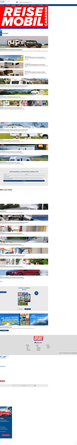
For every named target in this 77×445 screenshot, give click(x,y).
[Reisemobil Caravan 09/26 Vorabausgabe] (24, 325)
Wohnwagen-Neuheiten (3, 48)
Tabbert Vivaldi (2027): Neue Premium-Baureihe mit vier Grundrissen (10, 162)
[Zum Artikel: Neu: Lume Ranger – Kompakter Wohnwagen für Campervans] (11, 65)
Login (1, 376)
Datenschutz (28, 349)
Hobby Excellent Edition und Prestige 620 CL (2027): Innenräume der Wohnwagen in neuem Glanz (14, 222)
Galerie (1, 254)
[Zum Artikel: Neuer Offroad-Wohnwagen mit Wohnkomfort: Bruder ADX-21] (24, 47)
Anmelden (24, 181)
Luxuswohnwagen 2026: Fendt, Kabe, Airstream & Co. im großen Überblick (11, 151)
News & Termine (3, 372)
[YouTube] (37, 342)
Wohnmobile (2, 364)
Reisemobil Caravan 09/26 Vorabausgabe (6, 327)
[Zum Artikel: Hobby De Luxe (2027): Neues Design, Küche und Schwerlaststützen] (11, 58)
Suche (34, 385)
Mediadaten (38, 350)
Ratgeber (1, 276)
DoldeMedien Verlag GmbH (67, 353)
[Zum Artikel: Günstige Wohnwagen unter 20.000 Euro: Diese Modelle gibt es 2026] (24, 264)
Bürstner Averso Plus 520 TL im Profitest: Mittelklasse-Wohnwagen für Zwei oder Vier (12, 255)
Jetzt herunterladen (4, 330)
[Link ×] (38, 407)
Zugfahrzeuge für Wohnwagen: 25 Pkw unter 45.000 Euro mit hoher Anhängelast (11, 277)
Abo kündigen (38, 349)
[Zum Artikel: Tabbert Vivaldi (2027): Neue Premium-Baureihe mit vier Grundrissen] (24, 160)
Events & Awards (3, 374)
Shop (1, 378)
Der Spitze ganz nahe (3, 211)
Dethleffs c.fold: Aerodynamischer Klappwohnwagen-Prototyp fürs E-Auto (11, 244)
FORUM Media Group (74, 353)
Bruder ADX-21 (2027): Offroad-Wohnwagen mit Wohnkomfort (11, 49)
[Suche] (16, 2)
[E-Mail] (40, 342)
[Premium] (46, 5)
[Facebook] (35, 342)
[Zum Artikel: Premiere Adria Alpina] (24, 209)
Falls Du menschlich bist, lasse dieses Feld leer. (32, 182)
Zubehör (2, 362)
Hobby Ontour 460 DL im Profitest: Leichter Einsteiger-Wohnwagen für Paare (11, 233)
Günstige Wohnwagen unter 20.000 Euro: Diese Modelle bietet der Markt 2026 (11, 266)
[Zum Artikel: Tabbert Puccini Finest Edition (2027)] (11, 73)
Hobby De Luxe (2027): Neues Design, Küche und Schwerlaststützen (35, 57)
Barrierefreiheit (29, 350)
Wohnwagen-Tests (2, 232)
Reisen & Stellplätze (4, 370)
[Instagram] (38, 342)
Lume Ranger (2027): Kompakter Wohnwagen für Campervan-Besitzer (35, 64)
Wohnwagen (2, 366)
